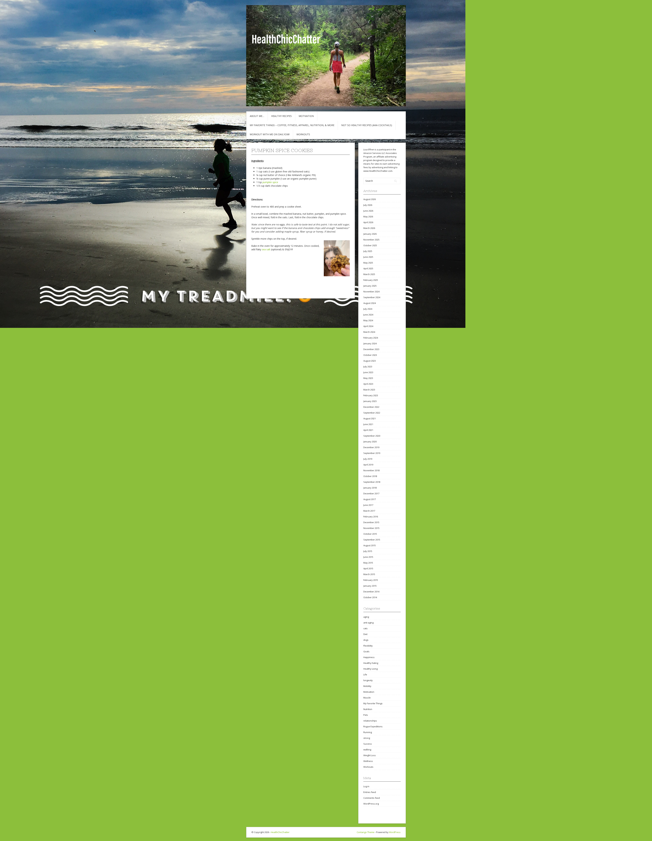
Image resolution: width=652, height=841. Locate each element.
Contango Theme (365, 832)
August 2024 (369, 303)
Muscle (367, 697)
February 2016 (370, 516)
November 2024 (371, 291)
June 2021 (368, 424)
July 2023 (367, 366)
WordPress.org (371, 803)
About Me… (257, 116)
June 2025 (368, 256)
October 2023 (370, 355)
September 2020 (371, 435)
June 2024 (368, 314)
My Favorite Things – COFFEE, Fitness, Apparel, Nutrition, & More (292, 125)
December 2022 (371, 406)
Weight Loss (369, 755)
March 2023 (369, 389)
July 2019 (367, 458)
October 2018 (370, 476)
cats (365, 628)
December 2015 (371, 522)
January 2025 (370, 285)
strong (366, 738)
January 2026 (370, 233)
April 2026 (368, 222)
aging (366, 616)
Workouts (303, 134)
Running (367, 732)
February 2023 (370, 395)
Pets (365, 714)
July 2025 (367, 251)
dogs (365, 639)
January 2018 (370, 487)
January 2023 (370, 401)
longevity (368, 680)
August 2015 (369, 545)
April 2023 (368, 383)
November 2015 (371, 528)
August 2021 (369, 418)
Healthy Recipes (281, 116)
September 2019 (371, 453)
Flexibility (368, 645)
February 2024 (370, 337)
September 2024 (371, 297)
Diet (365, 634)
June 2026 (368, 210)
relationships (370, 720)
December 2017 (371, 493)
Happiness (369, 657)
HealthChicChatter (280, 832)
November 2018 (371, 470)
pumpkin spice (270, 182)
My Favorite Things (373, 703)
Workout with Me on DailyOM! (269, 134)
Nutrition (367, 709)
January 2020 (370, 441)
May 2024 (368, 320)
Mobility (367, 686)
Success (367, 743)
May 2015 (368, 562)
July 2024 (367, 308)
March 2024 (369, 331)
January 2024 (370, 343)
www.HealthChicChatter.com (377, 170)
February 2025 (370, 280)
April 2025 (368, 268)
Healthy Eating (370, 663)
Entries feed (369, 792)
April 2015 (368, 568)
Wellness (368, 761)
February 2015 (370, 580)
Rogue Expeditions (373, 726)
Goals (366, 651)
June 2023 (368, 372)
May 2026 (368, 216)
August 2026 (369, 199)
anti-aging (368, 622)
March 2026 (369, 228)
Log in (366, 786)
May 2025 (368, 262)
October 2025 (370, 245)
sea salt (266, 249)
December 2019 (371, 447)
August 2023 (369, 360)
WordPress (395, 832)
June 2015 (368, 556)
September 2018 (371, 481)
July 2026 (367, 205)
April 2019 (368, 464)
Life (365, 674)
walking (367, 749)
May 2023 (368, 378)
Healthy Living (370, 668)
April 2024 (368, 326)
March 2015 (369, 574)
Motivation (306, 116)
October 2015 (370, 533)
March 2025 (369, 274)
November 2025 (371, 239)
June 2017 (368, 505)
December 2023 (371, 349)
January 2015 (370, 585)
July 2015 (367, 551)
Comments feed (371, 797)
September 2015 (371, 539)
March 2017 (369, 510)
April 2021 (368, 430)
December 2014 (371, 591)
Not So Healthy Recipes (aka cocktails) (366, 125)
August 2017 (369, 499)
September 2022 (371, 412)
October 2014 (370, 597)
